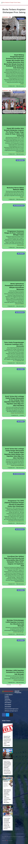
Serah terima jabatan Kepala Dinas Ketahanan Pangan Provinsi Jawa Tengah (7, 764)
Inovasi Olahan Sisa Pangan (7, 819)
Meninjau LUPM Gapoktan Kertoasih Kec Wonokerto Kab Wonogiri (15, 672)
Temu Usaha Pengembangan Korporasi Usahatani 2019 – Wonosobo (14, 344)
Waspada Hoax (7, 736)
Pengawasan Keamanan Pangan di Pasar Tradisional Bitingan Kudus (14, 233)
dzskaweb (10, 840)
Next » (20, 684)
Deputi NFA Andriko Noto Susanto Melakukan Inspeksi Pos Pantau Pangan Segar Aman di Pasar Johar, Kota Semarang (14, 132)
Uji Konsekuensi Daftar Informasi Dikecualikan (7, 790)
